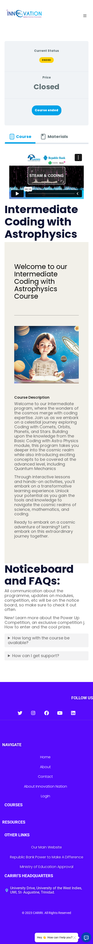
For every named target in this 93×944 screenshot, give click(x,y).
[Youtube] (60, 713)
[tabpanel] (46, 408)
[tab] (20, 136)
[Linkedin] (73, 713)
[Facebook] (46, 713)
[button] (85, 16)
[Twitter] (20, 713)
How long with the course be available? (39, 640)
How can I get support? (35, 655)
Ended (46, 60)
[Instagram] (33, 713)
